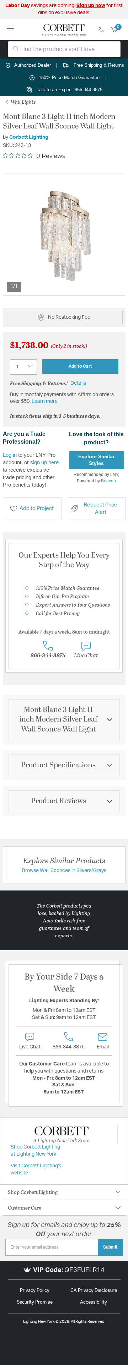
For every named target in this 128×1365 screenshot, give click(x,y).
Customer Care (24, 1207)
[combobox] (64, 49)
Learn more (45, 401)
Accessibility (93, 1302)
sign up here (44, 462)
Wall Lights (23, 101)
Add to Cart (80, 366)
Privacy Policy (34, 1290)
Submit (110, 1247)
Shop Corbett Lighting (33, 1192)
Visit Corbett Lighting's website (36, 1169)
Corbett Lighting (28, 137)
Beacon (108, 480)
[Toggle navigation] (10, 29)
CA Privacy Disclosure (93, 1290)
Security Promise (35, 1302)
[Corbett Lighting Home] (64, 29)
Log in (10, 455)
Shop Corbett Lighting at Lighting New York (35, 1151)
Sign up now (90, 5)
